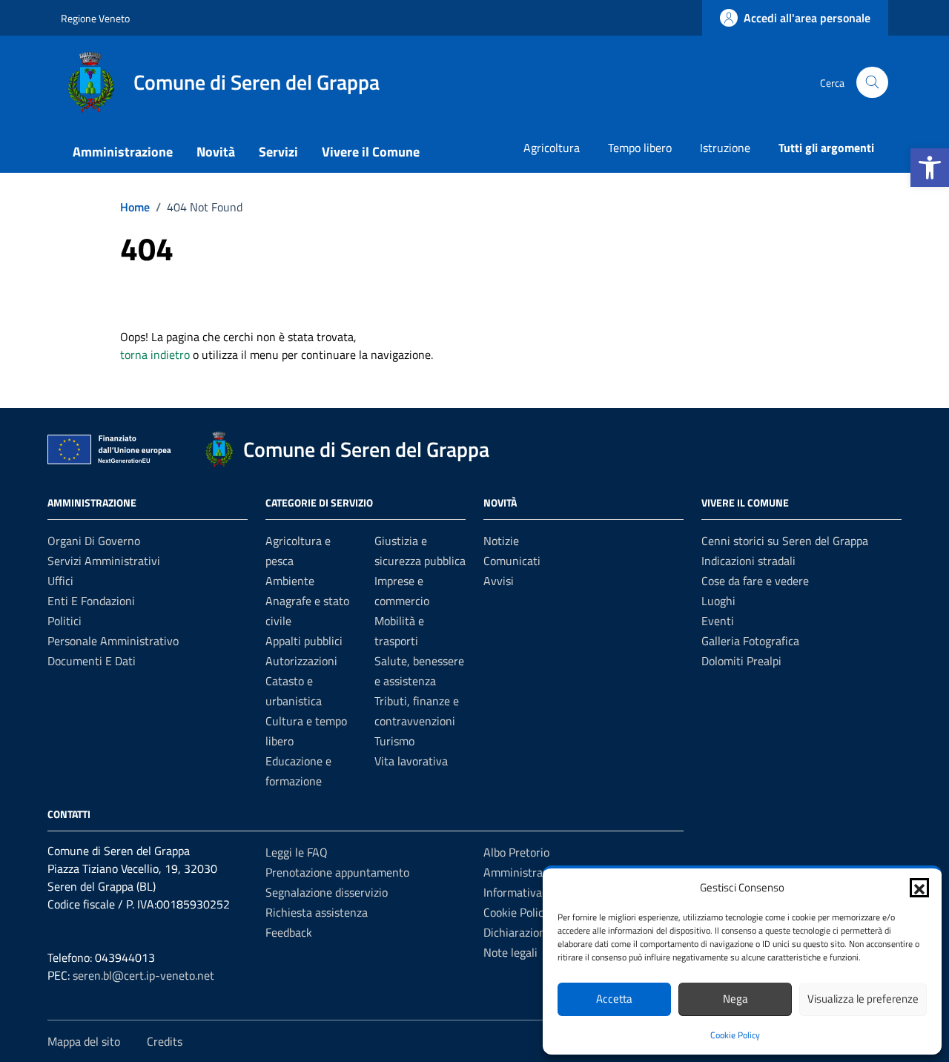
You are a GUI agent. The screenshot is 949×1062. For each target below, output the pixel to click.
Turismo (394, 741)
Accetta (614, 998)
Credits (164, 1041)
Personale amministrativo (113, 641)
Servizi (278, 152)
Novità (215, 152)
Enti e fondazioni (91, 601)
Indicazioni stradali (748, 561)
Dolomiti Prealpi (741, 661)
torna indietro (155, 354)
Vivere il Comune (371, 152)
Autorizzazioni (301, 661)
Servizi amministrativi (103, 561)
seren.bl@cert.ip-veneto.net (143, 975)
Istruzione (725, 147)
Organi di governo (93, 541)
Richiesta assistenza (316, 912)
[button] (929, 167)
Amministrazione (123, 152)
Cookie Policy (735, 1035)
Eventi (717, 621)
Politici (64, 621)
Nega (735, 998)
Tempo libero (640, 147)
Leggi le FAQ (296, 852)
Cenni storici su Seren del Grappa (784, 541)
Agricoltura (551, 147)
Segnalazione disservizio (326, 892)
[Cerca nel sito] (872, 83)
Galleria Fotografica (750, 641)
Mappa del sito (83, 1041)
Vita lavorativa (411, 761)
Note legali (510, 952)
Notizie (501, 541)
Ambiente (289, 581)
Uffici (60, 581)
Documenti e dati (91, 661)
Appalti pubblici (304, 641)
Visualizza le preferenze (863, 998)
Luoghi (718, 601)
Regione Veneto (95, 18)
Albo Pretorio (516, 852)
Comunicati (511, 561)
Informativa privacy (532, 892)
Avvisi (498, 581)
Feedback (288, 932)
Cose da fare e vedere (755, 581)
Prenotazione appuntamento (337, 872)
